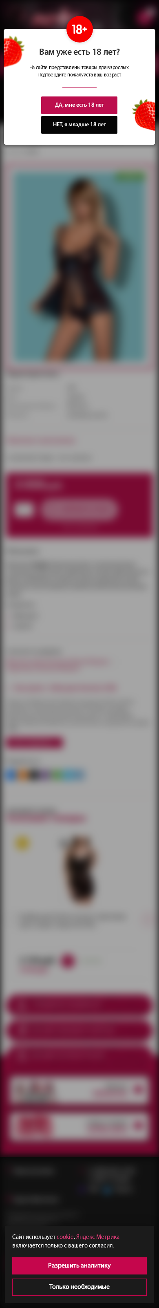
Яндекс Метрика (97, 1237)
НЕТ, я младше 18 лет (79, 125)
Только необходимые (79, 1287)
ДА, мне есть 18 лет (79, 105)
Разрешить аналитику (79, 1266)
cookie (65, 1237)
